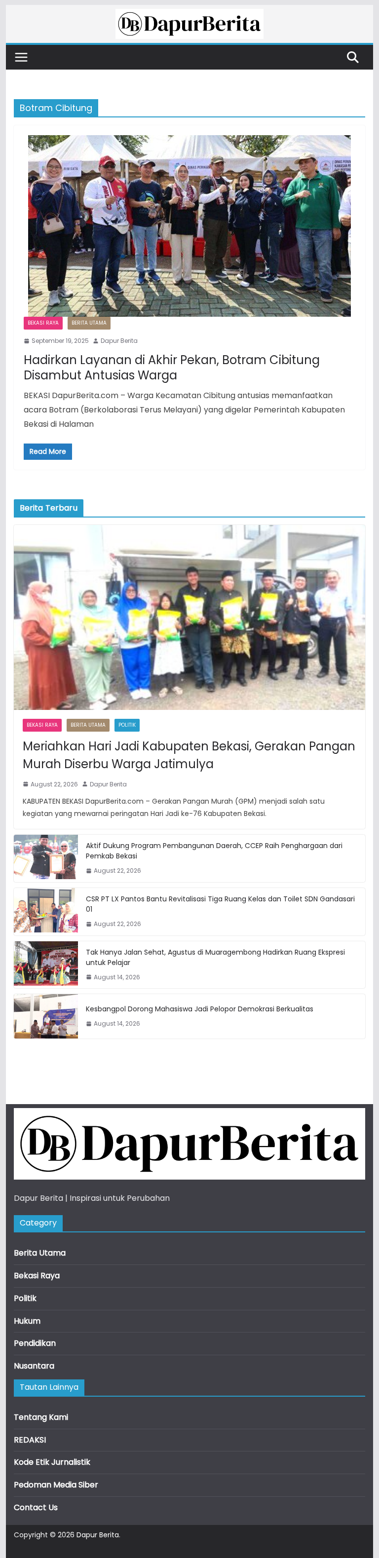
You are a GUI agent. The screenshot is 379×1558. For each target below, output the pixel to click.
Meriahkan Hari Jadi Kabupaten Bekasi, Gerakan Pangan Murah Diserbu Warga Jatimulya (189, 755)
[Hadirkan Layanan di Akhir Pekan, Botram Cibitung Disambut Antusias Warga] (190, 226)
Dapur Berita (119, 340)
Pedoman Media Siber (56, 1484)
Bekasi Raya (43, 323)
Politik (127, 725)
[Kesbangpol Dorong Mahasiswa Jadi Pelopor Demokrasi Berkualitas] (46, 1016)
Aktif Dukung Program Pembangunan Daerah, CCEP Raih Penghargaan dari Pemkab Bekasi (214, 851)
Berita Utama (89, 323)
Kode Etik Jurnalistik (52, 1462)
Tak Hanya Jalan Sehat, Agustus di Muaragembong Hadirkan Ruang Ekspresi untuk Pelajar (215, 957)
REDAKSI (30, 1440)
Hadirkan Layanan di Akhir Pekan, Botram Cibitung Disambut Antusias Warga (172, 367)
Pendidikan (35, 1343)
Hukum (27, 1321)
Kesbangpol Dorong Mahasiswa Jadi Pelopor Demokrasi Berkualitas (199, 1009)
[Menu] (21, 57)
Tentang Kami (41, 1417)
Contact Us (36, 1507)
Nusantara (34, 1366)
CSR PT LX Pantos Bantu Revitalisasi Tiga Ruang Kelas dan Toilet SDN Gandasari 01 (220, 904)
